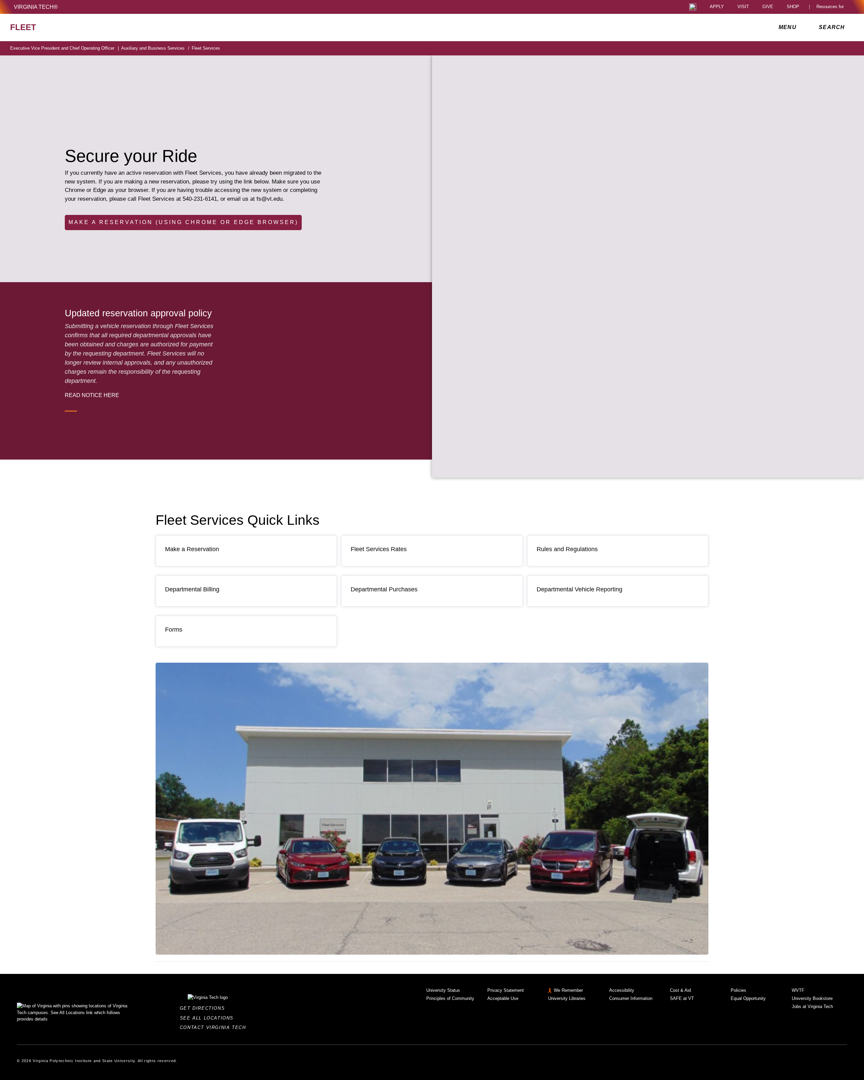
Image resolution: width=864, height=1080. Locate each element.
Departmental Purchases (384, 589)
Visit (743, 7)
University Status (443, 990)
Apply (717, 7)
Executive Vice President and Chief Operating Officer (64, 48)
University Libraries (567, 998)
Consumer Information (630, 998)
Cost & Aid (680, 990)
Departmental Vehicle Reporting (579, 589)
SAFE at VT (682, 998)
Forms (173, 629)
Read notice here (92, 395)
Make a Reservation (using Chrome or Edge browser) (183, 222)
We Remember (568, 990)
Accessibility (621, 990)
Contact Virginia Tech (215, 1027)
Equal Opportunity (748, 998)
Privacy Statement (505, 990)
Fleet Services (206, 48)
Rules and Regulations (567, 549)
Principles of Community (450, 998)
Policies (738, 990)
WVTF (798, 990)
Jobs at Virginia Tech (812, 1006)
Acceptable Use (502, 998)
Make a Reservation (192, 549)
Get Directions (204, 1008)
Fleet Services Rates (379, 549)
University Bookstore (812, 998)
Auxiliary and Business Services (155, 48)
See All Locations (208, 1018)
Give (767, 7)
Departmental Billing (192, 589)
